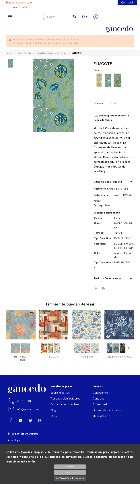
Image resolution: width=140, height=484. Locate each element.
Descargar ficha (102, 205)
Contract (127, 2)
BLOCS (53, 356)
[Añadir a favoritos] (32, 314)
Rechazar (70, 472)
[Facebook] (10, 420)
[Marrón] (122, 348)
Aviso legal (14, 440)
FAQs (53, 416)
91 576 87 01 (24, 401)
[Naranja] (50, 348)
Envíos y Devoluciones (107, 278)
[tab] (114, 182)
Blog (53, 410)
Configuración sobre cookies (70, 478)
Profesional (100, 404)
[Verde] (118, 80)
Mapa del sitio (101, 416)
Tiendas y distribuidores (65, 398)
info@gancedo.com (28, 409)
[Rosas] (57, 348)
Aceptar (70, 467)
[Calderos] (44, 348)
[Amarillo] (101, 80)
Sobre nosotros (60, 392)
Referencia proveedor (108, 195)
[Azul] (109, 80)
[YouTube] (20, 420)
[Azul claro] (116, 348)
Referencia (101, 188)
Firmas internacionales (107, 410)
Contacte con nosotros (64, 404)
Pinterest (103, 289)
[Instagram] (39, 420)
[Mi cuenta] (95, 16)
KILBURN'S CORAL (119, 356)
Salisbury (86, 356)
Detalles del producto (108, 181)
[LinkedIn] (10, 426)
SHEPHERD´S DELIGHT (21, 358)
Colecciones (100, 392)
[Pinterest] (30, 420)
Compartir (96, 289)
